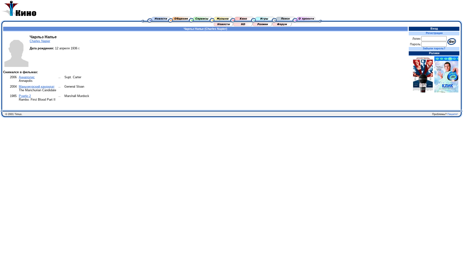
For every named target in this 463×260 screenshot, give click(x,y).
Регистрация (434, 33)
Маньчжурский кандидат (36, 86)
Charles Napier (40, 41)
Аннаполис (27, 77)
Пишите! (452, 114)
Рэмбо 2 (25, 96)
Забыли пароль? (434, 48)
